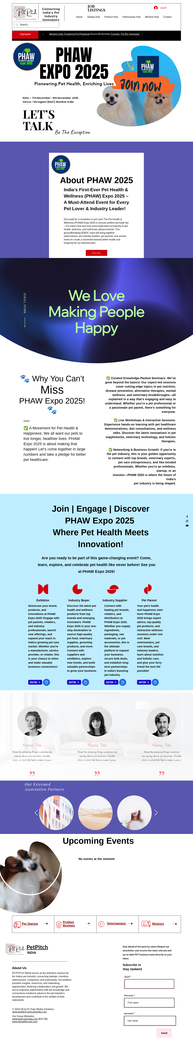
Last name (129, 1013)
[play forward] (155, 812)
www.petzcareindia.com (25, 1019)
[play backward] (36, 812)
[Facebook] (187, 516)
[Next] (142, 34)
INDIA (31, 953)
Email (127, 977)
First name (129, 995)
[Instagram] (187, 521)
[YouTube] (187, 525)
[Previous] (43, 34)
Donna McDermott (99, 34)
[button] (79, 17)
